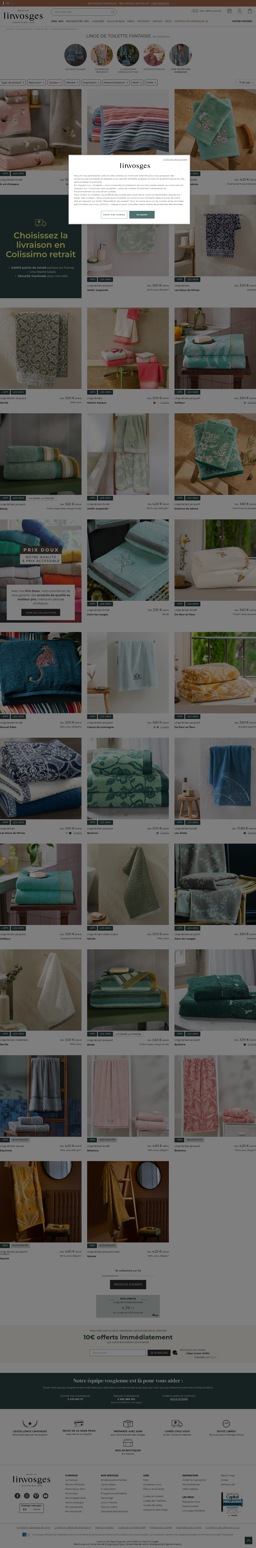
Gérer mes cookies (114, 214)
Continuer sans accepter (175, 159)
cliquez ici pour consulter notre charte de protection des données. (147, 204)
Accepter (142, 214)
